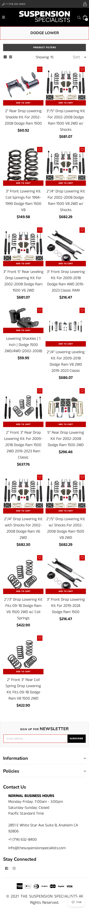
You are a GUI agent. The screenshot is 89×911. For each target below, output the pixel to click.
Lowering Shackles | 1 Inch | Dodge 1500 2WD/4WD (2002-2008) (23, 345)
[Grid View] (5, 57)
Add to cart (23, 102)
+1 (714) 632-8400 (15, 4)
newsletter (44, 728)
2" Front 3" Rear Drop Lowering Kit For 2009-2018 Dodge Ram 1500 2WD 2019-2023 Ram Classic (23, 445)
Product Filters (44, 47)
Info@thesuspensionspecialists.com (37, 848)
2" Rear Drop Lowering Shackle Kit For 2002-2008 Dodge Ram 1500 (23, 117)
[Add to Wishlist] (39, 69)
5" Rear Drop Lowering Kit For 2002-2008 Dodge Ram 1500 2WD (65, 439)
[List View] (10, 57)
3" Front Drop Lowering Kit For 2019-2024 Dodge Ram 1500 (66, 606)
